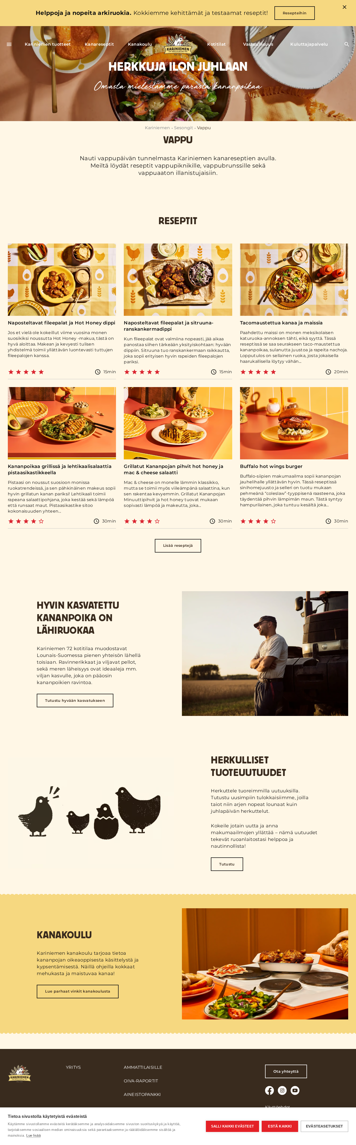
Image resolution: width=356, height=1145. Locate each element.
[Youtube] (295, 1090)
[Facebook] (269, 1090)
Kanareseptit (99, 44)
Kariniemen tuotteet (48, 44)
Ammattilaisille (143, 1067)
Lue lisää (33, 1135)
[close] (344, 8)
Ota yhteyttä (286, 1071)
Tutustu (227, 864)
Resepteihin (295, 13)
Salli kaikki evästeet (232, 1126)
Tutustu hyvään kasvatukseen (75, 700)
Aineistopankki (142, 1094)
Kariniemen (157, 127)
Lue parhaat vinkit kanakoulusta (77, 991)
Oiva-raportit (141, 1080)
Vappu (27, 291)
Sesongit (183, 127)
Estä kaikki (280, 1126)
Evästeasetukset (324, 1126)
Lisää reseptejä (178, 545)
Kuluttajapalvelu (309, 44)
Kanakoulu (140, 44)
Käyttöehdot (277, 1107)
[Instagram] (282, 1090)
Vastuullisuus (258, 44)
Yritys (73, 1067)
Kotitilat (216, 44)
